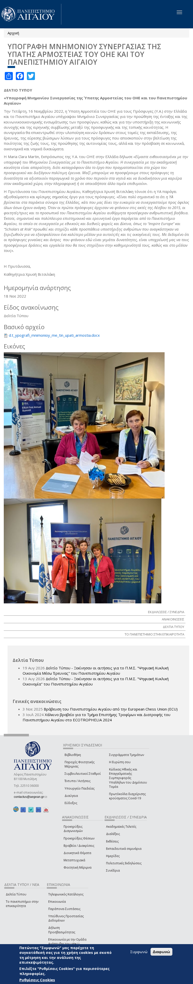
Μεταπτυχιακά (74, 860)
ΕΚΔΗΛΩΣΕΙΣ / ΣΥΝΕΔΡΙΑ (166, 612)
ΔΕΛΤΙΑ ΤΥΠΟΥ (173, 626)
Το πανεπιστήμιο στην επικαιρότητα (22, 903)
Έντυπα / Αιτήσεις (77, 781)
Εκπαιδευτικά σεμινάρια (123, 849)
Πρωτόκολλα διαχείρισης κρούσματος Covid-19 (127, 796)
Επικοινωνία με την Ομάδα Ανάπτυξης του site (67, 941)
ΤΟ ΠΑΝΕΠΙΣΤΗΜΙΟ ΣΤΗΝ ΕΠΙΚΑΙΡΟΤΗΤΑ (154, 634)
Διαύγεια (71, 796)
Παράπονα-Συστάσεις (64, 909)
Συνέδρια (113, 870)
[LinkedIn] (38, 809)
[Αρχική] (30, 14)
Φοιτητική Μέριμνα (77, 867)
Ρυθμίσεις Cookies (37, 979)
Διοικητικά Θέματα (77, 853)
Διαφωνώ (161, 952)
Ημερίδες (113, 856)
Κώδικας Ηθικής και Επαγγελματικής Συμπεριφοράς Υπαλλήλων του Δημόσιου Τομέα (128, 778)
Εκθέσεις (112, 841)
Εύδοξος (71, 803)
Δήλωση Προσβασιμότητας (61, 930)
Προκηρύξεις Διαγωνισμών (73, 828)
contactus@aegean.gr (30, 797)
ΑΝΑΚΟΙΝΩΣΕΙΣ (173, 619)
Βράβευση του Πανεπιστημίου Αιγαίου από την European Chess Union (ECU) (111, 709)
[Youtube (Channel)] (46, 809)
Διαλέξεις (113, 834)
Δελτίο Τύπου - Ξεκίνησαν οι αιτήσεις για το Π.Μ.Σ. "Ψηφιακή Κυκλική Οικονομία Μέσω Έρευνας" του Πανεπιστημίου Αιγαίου (96, 670)
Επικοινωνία (57, 901)
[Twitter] (31, 809)
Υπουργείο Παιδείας (79, 788)
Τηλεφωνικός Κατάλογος (65, 894)
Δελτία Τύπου (16, 894)
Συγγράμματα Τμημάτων (126, 755)
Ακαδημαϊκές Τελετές (121, 826)
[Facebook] (23, 809)
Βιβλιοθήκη (73, 755)
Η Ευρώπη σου (120, 762)
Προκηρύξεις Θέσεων (79, 838)
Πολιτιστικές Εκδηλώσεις (123, 863)
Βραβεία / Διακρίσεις (79, 846)
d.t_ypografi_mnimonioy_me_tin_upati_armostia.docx (54, 335)
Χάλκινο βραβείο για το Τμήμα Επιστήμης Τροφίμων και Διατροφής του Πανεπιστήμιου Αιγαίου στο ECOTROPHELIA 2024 (96, 717)
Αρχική (13, 32)
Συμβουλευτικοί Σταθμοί (83, 773)
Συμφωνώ (139, 951)
